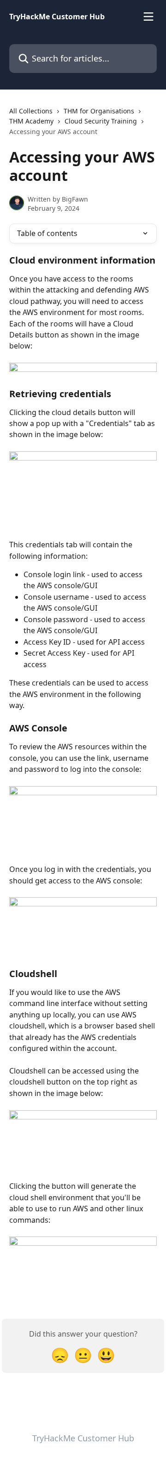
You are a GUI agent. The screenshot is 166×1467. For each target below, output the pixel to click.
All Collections (31, 111)
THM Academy (31, 121)
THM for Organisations (99, 111)
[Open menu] (148, 16)
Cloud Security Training (101, 121)
